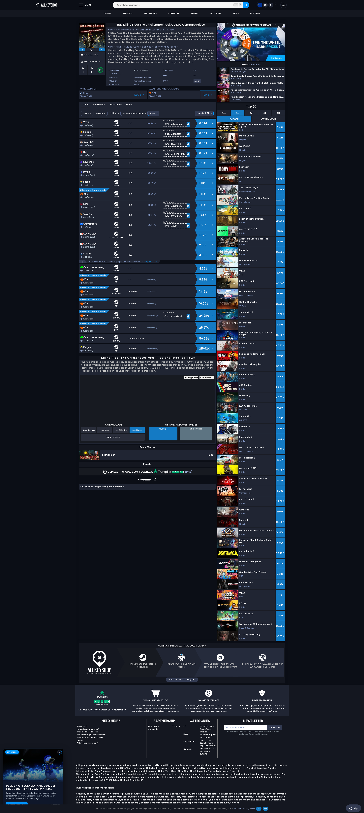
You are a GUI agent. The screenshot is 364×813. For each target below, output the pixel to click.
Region (99, 113)
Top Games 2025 (208, 745)
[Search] (246, 5)
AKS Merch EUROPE (205, 753)
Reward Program (208, 734)
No (265, 809)
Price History (99, 104)
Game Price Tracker (205, 730)
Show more (255, 64)
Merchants (153, 729)
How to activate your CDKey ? (91, 737)
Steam (137, 84)
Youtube (176, 726)
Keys (152, 113)
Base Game (116, 104)
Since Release (89, 430)
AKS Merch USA (207, 748)
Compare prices (150, 261)
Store (86, 113)
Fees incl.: (202, 113)
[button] (283, 5)
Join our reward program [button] (182, 679)
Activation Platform (133, 113)
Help (354, 808)
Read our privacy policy (244, 808)
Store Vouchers (207, 726)
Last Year (105, 430)
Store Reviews (206, 743)
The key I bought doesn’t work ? (91, 734)
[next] (102, 49)
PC (184, 726)
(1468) (188, 471)
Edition (113, 113)
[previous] (82, 49)
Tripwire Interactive (142, 77)
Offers (85, 104)
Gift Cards (205, 737)
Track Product (113, 437)
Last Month (137, 430)
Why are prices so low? (87, 731)
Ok (259, 809)
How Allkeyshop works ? (88, 729)
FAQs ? (80, 740)
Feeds (129, 104)
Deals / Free (205, 740)
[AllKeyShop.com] (46, 5)
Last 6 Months (121, 430)
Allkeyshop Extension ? (87, 743)
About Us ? (82, 726)
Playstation (188, 741)
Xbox (185, 734)
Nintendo (187, 749)
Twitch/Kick (153, 726)
